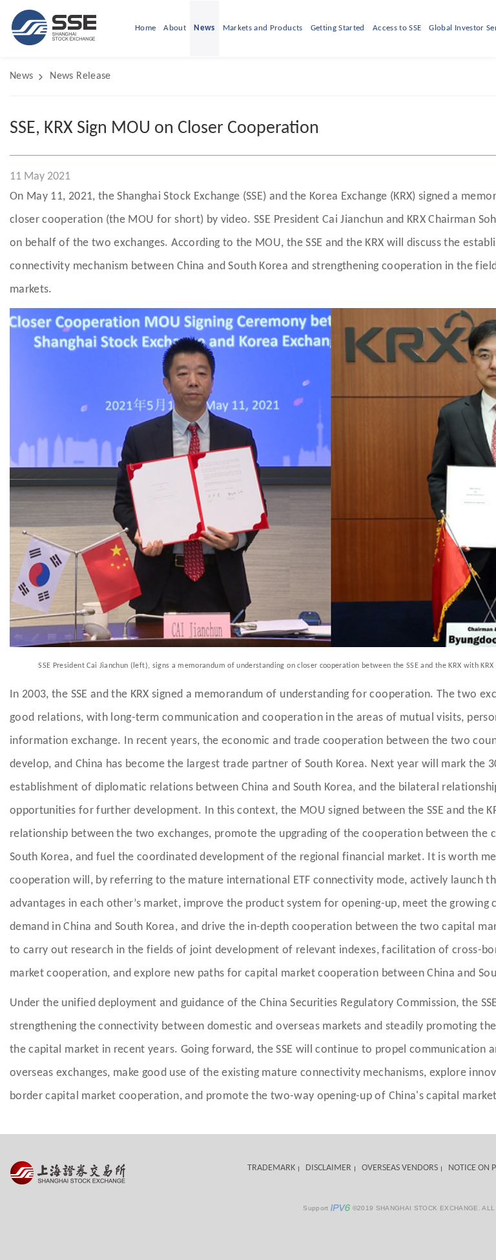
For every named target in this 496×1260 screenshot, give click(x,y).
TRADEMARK (271, 1168)
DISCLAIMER (328, 1168)
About (174, 28)
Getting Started (338, 28)
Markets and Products (263, 28)
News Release (80, 76)
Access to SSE (397, 28)
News (204, 28)
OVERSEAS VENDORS (400, 1168)
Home (145, 28)
